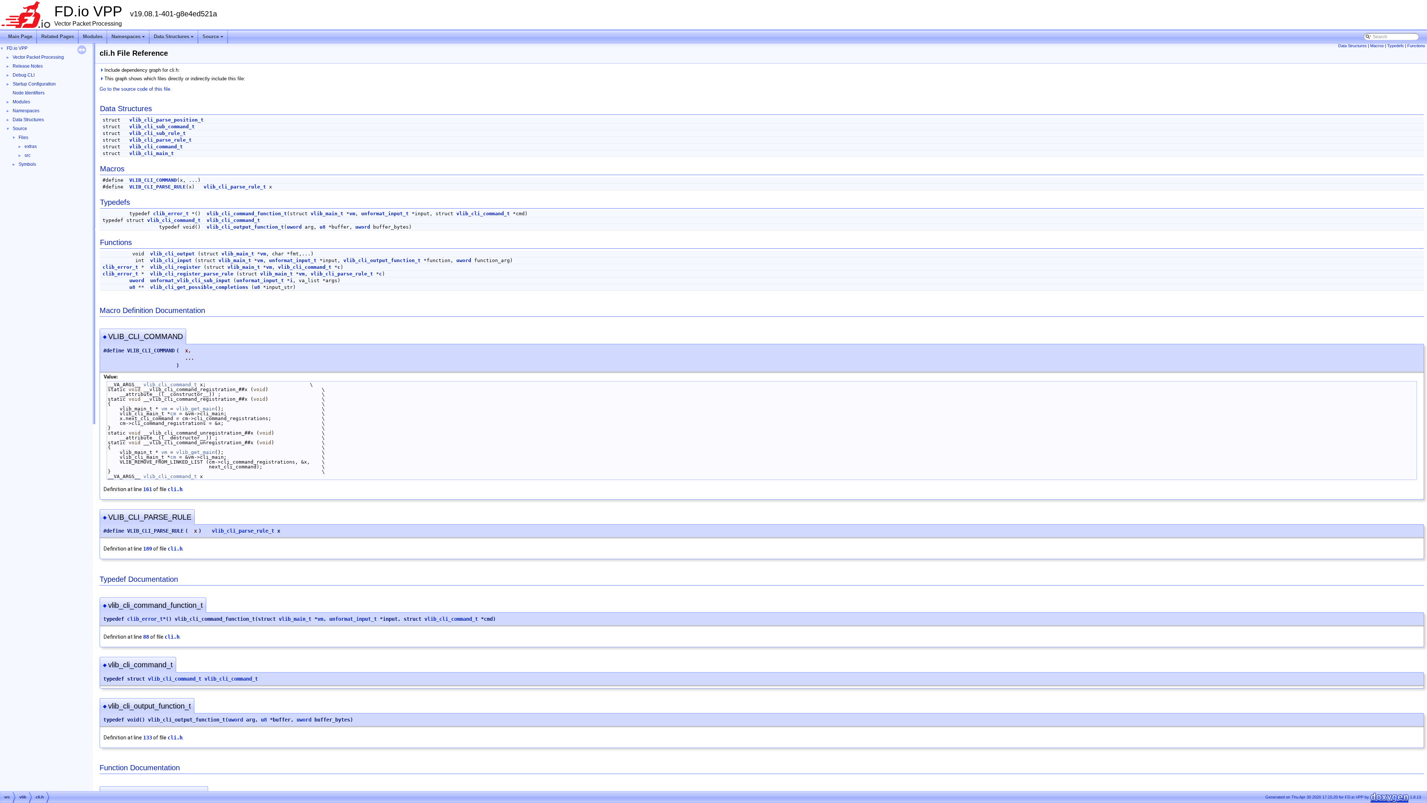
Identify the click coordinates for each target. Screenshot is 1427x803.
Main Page (20, 36)
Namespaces (128, 38)
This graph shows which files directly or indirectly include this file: (174, 78)
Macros (1377, 45)
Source (213, 38)
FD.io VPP (17, 48)
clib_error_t (171, 213)
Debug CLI (24, 75)
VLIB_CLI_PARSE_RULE (157, 187)
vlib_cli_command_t (156, 146)
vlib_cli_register (175, 267)
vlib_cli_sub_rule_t (157, 133)
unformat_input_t (385, 213)
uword (294, 227)
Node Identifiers (29, 93)
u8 (323, 227)
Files (23, 137)
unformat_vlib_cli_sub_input (190, 280)
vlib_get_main (195, 409)
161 (147, 489)
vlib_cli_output (172, 254)
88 (146, 637)
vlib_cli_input (171, 260)
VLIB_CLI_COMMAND (153, 180)
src (27, 155)
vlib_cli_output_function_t (245, 227)
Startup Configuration (34, 84)
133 (147, 738)
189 (147, 549)
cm (173, 413)
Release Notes (28, 66)
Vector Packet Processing (38, 57)
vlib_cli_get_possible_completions (199, 287)
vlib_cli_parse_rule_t (160, 140)
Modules (93, 36)
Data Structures (174, 38)
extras (31, 146)
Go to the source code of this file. (136, 89)
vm (352, 213)
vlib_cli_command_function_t (247, 213)
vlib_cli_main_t (151, 153)
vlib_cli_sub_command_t (162, 126)
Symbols (27, 164)
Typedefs (1395, 45)
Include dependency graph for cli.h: (141, 70)
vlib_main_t (327, 213)
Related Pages (57, 36)
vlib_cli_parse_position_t (166, 120)
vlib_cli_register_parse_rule (191, 274)
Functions (1416, 45)
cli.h (175, 489)
